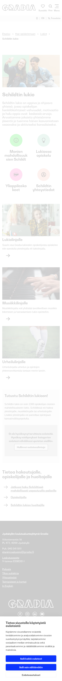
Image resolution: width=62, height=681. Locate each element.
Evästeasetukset (31, 675)
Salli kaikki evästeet (31, 658)
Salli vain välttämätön (31, 667)
